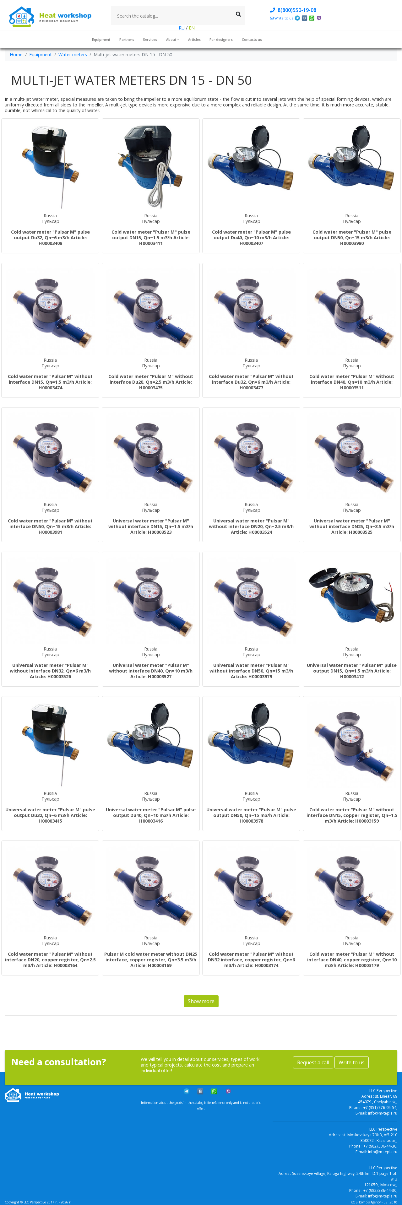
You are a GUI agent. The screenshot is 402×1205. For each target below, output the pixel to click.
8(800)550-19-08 (295, 10)
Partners (126, 39)
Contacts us (252, 39)
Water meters (72, 54)
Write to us (352, 1062)
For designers (221, 39)
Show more (201, 1001)
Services (150, 39)
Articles (194, 39)
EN (191, 28)
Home (16, 54)
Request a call (313, 1062)
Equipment (101, 39)
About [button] (171, 39)
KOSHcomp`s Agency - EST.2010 (374, 1202)
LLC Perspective (35, 1202)
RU (182, 28)
